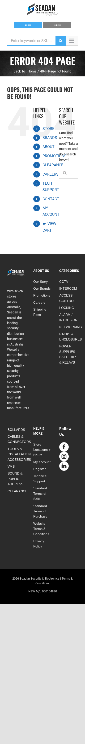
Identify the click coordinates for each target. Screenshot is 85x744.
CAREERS (50, 174)
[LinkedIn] (64, 466)
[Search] (60, 40)
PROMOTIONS (54, 156)
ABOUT (48, 146)
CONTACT (50, 199)
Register (57, 25)
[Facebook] (64, 447)
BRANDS (49, 137)
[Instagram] (64, 456)
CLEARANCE (52, 165)
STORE (48, 128)
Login (28, 25)
